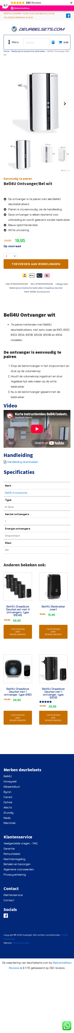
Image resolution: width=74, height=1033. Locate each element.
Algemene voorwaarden (19, 869)
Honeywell (10, 781)
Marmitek (10, 823)
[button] (20, 155)
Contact (9, 900)
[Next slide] (65, 104)
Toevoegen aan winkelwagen (35, 264)
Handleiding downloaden (22, 462)
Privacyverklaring (15, 874)
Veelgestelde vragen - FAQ (21, 843)
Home (6, 51)
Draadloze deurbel (53, 288)
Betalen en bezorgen (17, 864)
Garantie (9, 848)
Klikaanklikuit (12, 787)
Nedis (7, 818)
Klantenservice (13, 895)
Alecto (8, 807)
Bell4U (8, 776)
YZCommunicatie (20, 942)
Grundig (8, 813)
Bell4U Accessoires (16, 492)
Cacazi (8, 797)
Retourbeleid (12, 854)
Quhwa (8, 802)
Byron (7, 792)
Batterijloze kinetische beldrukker (28, 51)
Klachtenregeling (14, 859)
